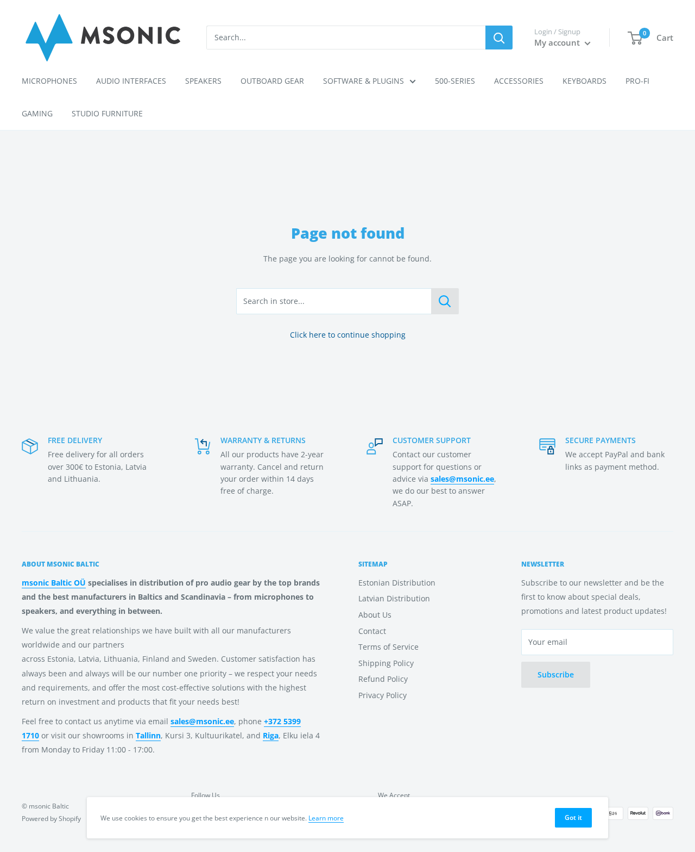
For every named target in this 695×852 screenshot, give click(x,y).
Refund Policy (383, 679)
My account (558, 42)
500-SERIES (455, 81)
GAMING (37, 113)
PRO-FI (637, 81)
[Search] (499, 37)
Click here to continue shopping (348, 334)
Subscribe (556, 674)
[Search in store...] (445, 301)
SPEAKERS (203, 81)
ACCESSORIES (519, 81)
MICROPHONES (49, 81)
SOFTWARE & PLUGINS (363, 81)
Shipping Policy (386, 663)
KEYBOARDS (584, 81)
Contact (372, 631)
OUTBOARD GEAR (272, 81)
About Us (374, 615)
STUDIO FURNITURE (107, 113)
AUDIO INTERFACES (131, 81)
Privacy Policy (382, 695)
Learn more (326, 818)
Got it (573, 817)
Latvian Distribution (394, 598)
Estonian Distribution (396, 582)
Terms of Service (388, 647)
